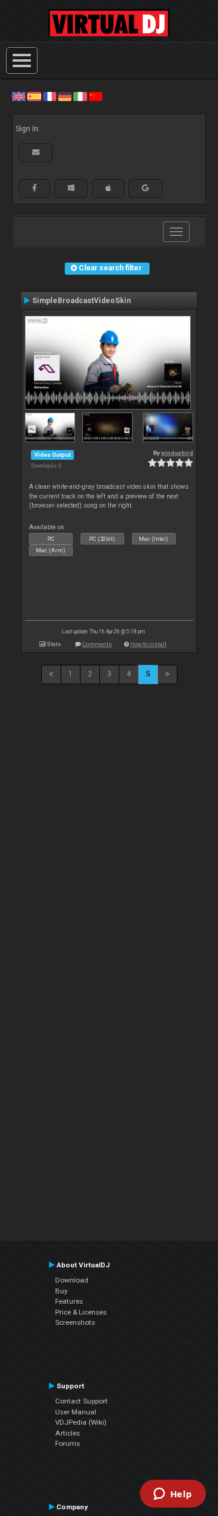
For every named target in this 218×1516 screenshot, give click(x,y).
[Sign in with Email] (36, 152)
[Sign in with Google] (145, 188)
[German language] (64, 96)
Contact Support (81, 1401)
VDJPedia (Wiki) (81, 1422)
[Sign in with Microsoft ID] (71, 188)
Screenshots (75, 1322)
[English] (18, 96)
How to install (148, 644)
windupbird (177, 452)
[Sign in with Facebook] (34, 188)
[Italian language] (80, 96)
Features (69, 1301)
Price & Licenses (81, 1312)
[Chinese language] (95, 96)
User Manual (75, 1412)
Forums (67, 1443)
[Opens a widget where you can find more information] (172, 1495)
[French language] (49, 96)
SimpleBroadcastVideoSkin (81, 300)
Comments (97, 644)
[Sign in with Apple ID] (108, 188)
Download (71, 1280)
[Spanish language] (34, 96)
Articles (67, 1433)
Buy (61, 1291)
